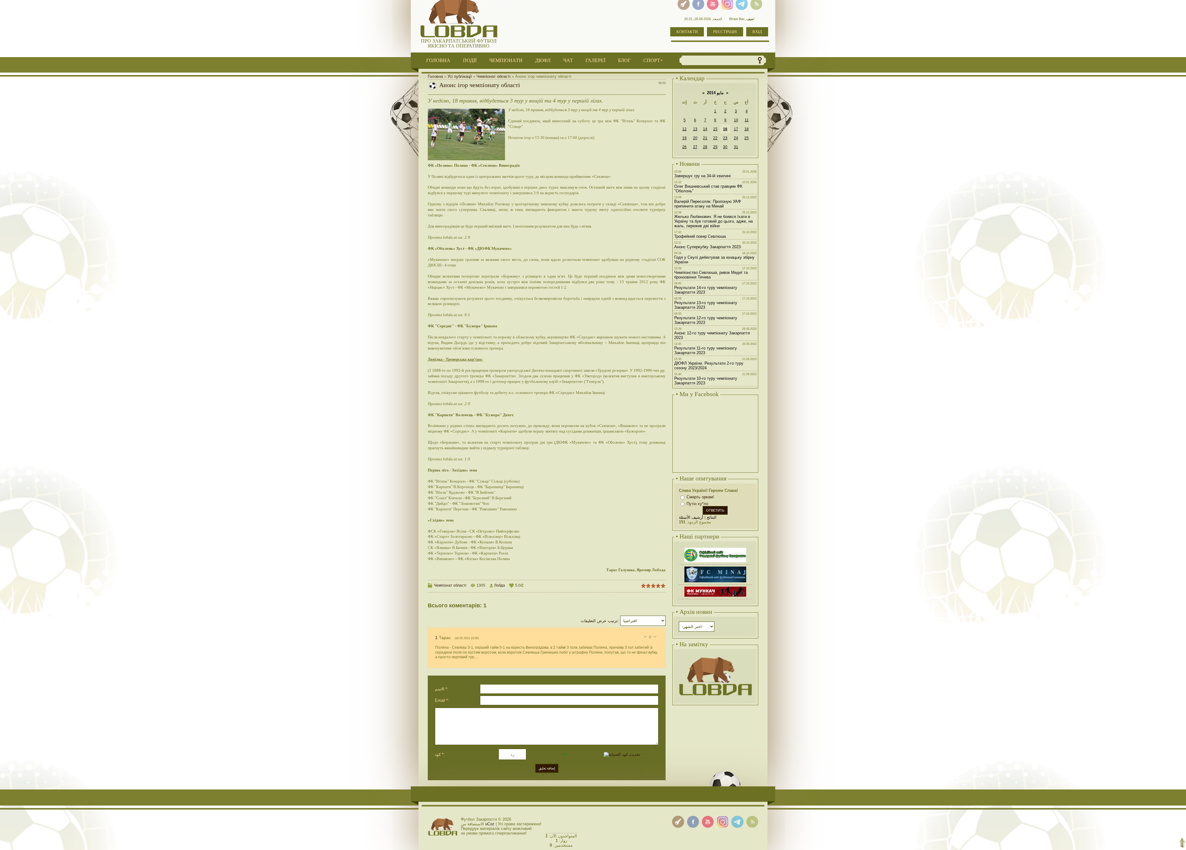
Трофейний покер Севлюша (700, 236)
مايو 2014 (715, 92)
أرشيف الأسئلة (691, 517)
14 (705, 129)
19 (684, 138)
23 (725, 138)
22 (715, 138)
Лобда (499, 585)
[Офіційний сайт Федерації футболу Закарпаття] (715, 548)
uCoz (489, 824)
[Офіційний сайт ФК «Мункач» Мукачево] (715, 587)
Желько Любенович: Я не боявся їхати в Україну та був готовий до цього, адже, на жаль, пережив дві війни (713, 221)
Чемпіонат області (494, 76)
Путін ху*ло (697, 503)
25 (746, 138)
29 (715, 147)
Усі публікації (460, 76)
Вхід (757, 31)
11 (747, 120)
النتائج (712, 517)
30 (725, 147)
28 (705, 147)
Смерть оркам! (700, 497)
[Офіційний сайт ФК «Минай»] (715, 567)
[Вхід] (678, 822)
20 (695, 138)
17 (736, 129)
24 (736, 138)
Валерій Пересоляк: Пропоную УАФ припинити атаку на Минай (707, 203)
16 (725, 129)
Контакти (687, 31)
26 (684, 147)
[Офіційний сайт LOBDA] (715, 656)
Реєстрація (725, 31)
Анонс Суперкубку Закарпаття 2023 (707, 247)
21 (705, 138)
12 (684, 129)
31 (736, 147)
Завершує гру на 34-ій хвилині (702, 176)
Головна (435, 76)
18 (746, 129)
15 (715, 129)
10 (736, 120)
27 (695, 147)
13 (695, 129)
